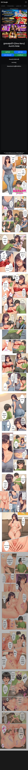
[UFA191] (14, 20)
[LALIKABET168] (14, 13)
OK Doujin (4, 2)
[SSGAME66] (14, 27)
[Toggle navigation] (26, 2)
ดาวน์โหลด (20, 55)
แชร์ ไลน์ (7, 52)
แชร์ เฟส (20, 52)
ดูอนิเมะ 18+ (18, 6)
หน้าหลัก (3, 6)
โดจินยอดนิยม (10, 6)
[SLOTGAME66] (14, 34)
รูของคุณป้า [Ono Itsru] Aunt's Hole (14, 45)
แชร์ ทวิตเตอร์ (7, 55)
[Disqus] (14, 88)
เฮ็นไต (25, 6)
